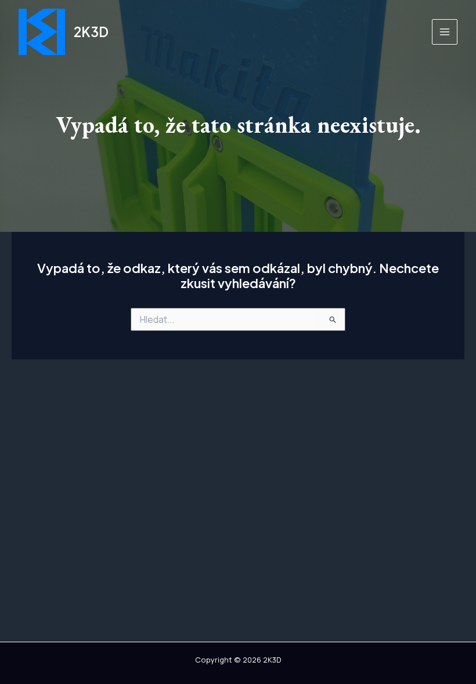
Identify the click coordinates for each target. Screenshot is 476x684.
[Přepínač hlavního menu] (444, 32)
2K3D (91, 31)
